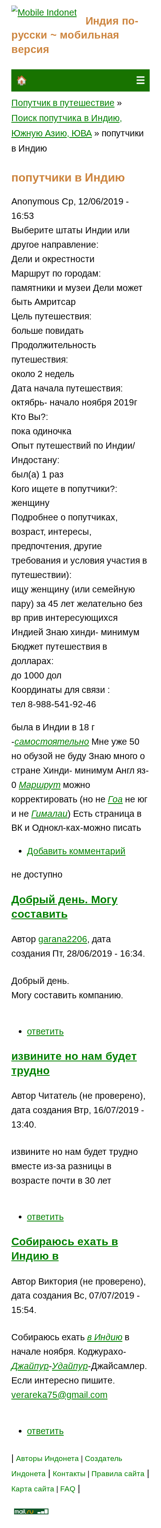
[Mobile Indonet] (44, 12)
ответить (45, 1031)
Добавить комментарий (76, 851)
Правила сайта (118, 1474)
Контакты (70, 1474)
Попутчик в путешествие (62, 103)
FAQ (67, 1489)
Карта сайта (32, 1489)
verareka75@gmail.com (59, 1395)
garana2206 (62, 939)
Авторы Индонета (47, 1458)
